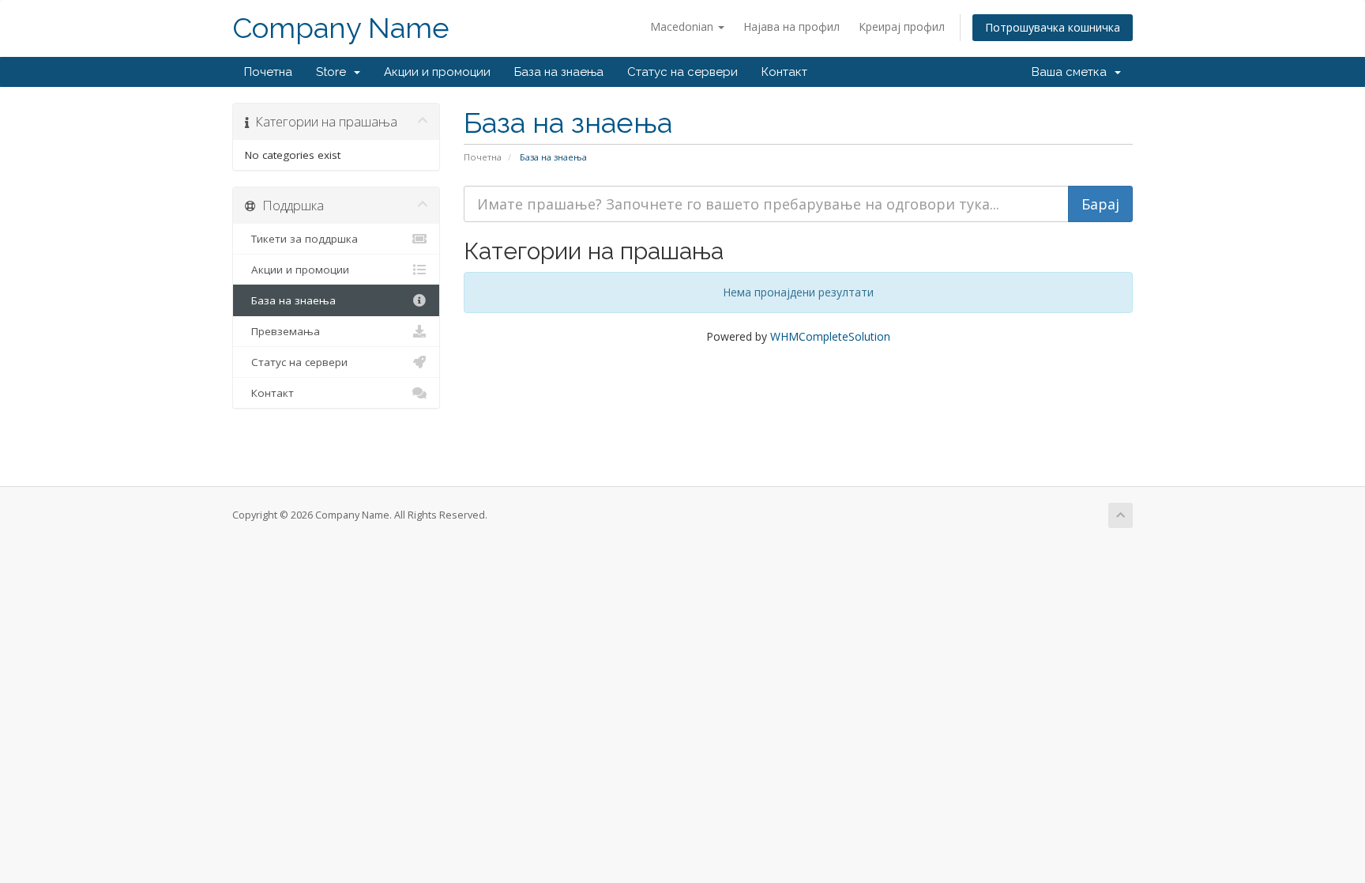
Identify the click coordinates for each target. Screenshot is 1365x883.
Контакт (784, 72)
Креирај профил (902, 26)
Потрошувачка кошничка (1052, 27)
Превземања (282, 331)
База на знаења (559, 72)
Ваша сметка (1072, 72)
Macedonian (683, 26)
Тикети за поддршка (301, 239)
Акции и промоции (437, 72)
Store (334, 72)
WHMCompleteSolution (830, 336)
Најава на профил (791, 26)
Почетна (268, 72)
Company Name (340, 28)
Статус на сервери (682, 72)
